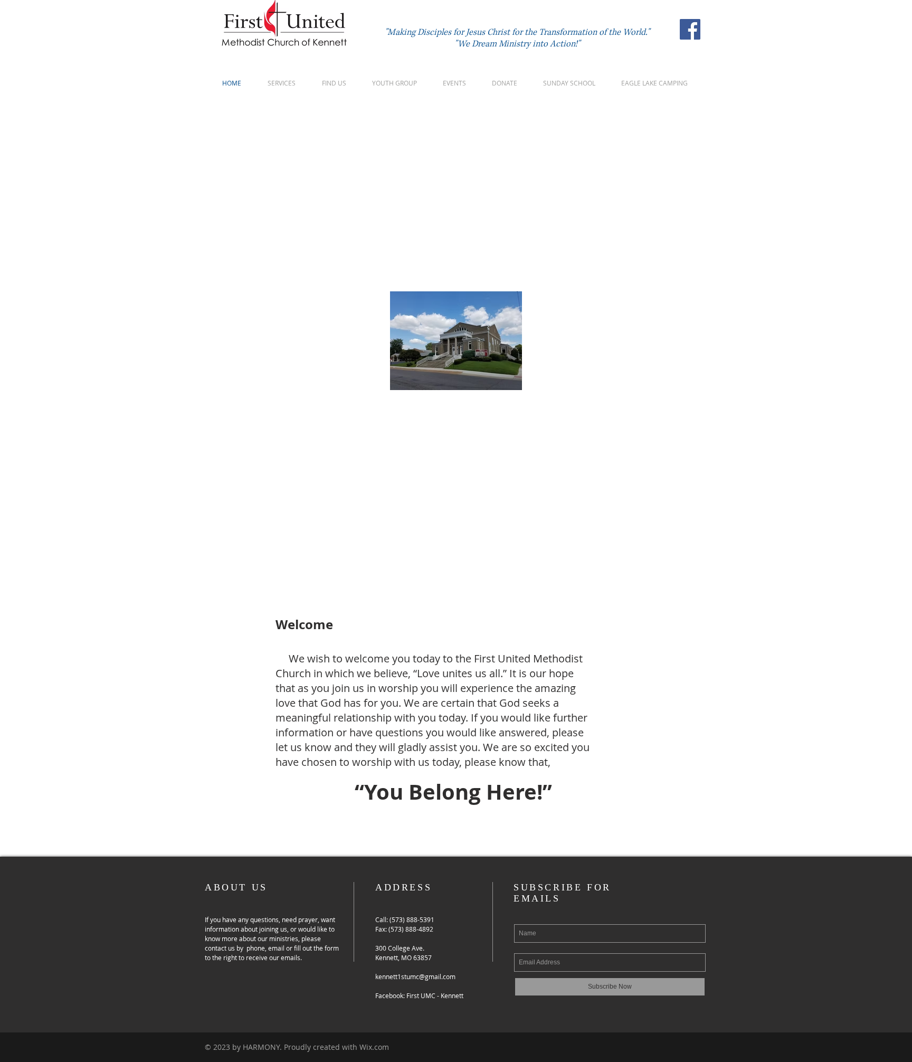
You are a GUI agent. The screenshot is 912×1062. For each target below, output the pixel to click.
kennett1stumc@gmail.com (415, 976)
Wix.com (374, 1047)
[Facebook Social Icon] (690, 29)
